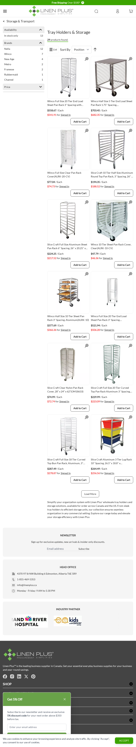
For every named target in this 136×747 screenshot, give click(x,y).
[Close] (64, 699)
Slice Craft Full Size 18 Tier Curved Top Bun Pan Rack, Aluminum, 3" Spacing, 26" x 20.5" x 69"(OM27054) (67, 462)
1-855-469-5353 (26, 579)
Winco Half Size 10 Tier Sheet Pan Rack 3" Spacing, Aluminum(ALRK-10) (68, 318)
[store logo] (52, 11)
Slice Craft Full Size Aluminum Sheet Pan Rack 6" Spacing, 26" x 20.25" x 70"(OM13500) (67, 247)
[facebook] (5, 676)
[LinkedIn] (19, 676)
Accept (124, 740)
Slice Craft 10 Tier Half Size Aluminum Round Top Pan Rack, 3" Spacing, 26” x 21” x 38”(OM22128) (112, 175)
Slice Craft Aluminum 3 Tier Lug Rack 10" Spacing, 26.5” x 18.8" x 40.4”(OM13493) (111, 462)
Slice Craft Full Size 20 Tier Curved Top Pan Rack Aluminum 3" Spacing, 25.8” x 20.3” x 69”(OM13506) (110, 390)
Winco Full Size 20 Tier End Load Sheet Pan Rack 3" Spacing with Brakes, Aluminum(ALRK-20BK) (65, 104)
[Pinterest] (33, 676)
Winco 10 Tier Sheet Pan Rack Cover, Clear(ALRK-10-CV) (111, 246)
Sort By (65, 49)
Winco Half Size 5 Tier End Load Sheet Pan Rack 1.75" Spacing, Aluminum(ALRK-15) (111, 104)
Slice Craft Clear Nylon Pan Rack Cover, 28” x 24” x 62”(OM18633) (65, 389)
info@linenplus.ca (27, 584)
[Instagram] (12, 676)
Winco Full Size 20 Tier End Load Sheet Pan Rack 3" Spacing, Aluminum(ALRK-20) (109, 319)
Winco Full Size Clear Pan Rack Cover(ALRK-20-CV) (64, 174)
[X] (26, 676)
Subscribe (83, 548)
